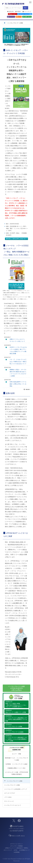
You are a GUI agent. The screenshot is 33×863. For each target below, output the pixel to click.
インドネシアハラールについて (12, 805)
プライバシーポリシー (17, 843)
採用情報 (17, 852)
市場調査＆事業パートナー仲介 (16, 768)
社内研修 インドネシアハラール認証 (16, 764)
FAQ (16, 850)
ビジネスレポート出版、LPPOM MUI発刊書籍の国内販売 (16, 773)
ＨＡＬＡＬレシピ (9, 801)
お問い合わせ (27, 16)
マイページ (11, 16)
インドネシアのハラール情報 (12, 785)
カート (19, 16)
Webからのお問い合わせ (18, 835)
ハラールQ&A (8, 797)
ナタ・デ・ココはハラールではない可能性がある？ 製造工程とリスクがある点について (18, 361)
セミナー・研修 (16, 754)
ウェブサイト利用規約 (17, 846)
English (11, 11)
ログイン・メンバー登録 (25, 14)
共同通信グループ (25, 850)
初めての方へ (13, 14)
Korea (19, 11)
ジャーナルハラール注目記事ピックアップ (15, 789)
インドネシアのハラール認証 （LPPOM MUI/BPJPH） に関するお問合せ (16, 688)
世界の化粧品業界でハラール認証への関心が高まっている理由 (18, 384)
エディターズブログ (9, 793)
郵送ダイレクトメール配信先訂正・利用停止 (17, 848)
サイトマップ (27, 11)
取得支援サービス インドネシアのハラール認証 (16, 759)
